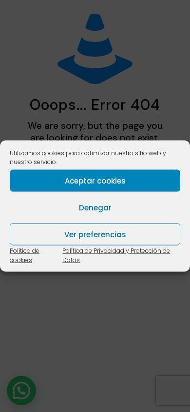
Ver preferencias (95, 234)
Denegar (95, 207)
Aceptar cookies (95, 180)
